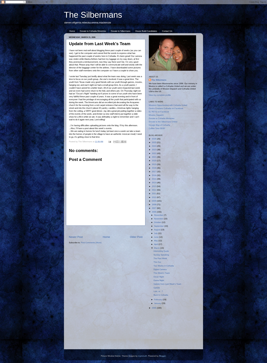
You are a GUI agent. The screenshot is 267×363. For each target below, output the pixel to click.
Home (72, 31)
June (156, 237)
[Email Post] (109, 142)
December (159, 215)
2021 (154, 157)
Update (157, 288)
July (156, 233)
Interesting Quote (161, 251)
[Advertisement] (105, 230)
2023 (154, 150)
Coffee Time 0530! (157, 128)
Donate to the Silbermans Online (163, 122)
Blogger (162, 356)
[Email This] (114, 141)
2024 (154, 146)
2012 (154, 190)
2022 (154, 153)
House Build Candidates (146, 31)
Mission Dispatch (156, 115)
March (157, 248)
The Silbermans (93, 14)
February (158, 300)
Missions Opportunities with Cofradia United (168, 105)
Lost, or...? (158, 291)
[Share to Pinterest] (125, 141)
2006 (154, 212)
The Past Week (160, 258)
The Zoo (157, 262)
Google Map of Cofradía (159, 125)
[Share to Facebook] (122, 141)
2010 (154, 197)
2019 (154, 164)
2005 (154, 308)
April (156, 244)
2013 (154, 186)
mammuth (142, 356)
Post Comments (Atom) (91, 243)
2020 (154, 161)
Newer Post (76, 236)
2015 (154, 179)
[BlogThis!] (117, 141)
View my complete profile (160, 95)
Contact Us (167, 31)
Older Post (136, 236)
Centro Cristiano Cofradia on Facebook (166, 108)
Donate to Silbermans (120, 31)
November (159, 219)
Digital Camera (160, 269)
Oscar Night (159, 277)
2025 (154, 142)
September (159, 226)
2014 (154, 183)
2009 (154, 201)
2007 (154, 208)
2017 (154, 172)
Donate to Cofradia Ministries (93, 31)
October (158, 222)
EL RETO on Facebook (159, 112)
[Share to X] (119, 141)
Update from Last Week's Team (167, 284)
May (156, 241)
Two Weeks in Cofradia (164, 266)
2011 (154, 194)
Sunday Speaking (161, 255)
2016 (154, 175)
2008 (154, 205)
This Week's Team (162, 273)
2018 (154, 168)
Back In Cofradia (161, 295)
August (157, 230)
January (158, 303)
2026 (154, 139)
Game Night (159, 280)
